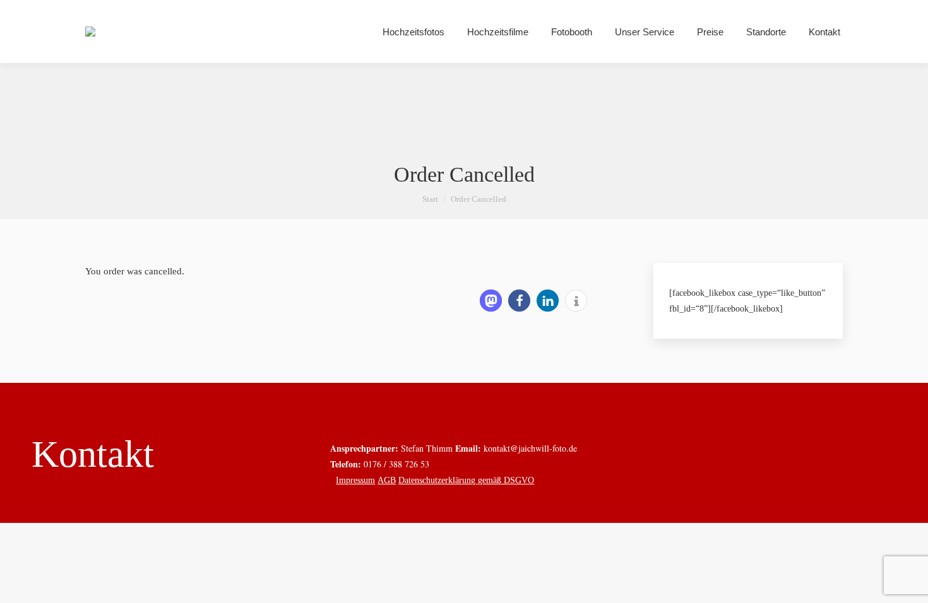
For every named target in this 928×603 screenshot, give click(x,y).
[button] (491, 301)
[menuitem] (413, 31)
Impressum (355, 480)
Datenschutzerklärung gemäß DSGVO (466, 480)
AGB (387, 480)
